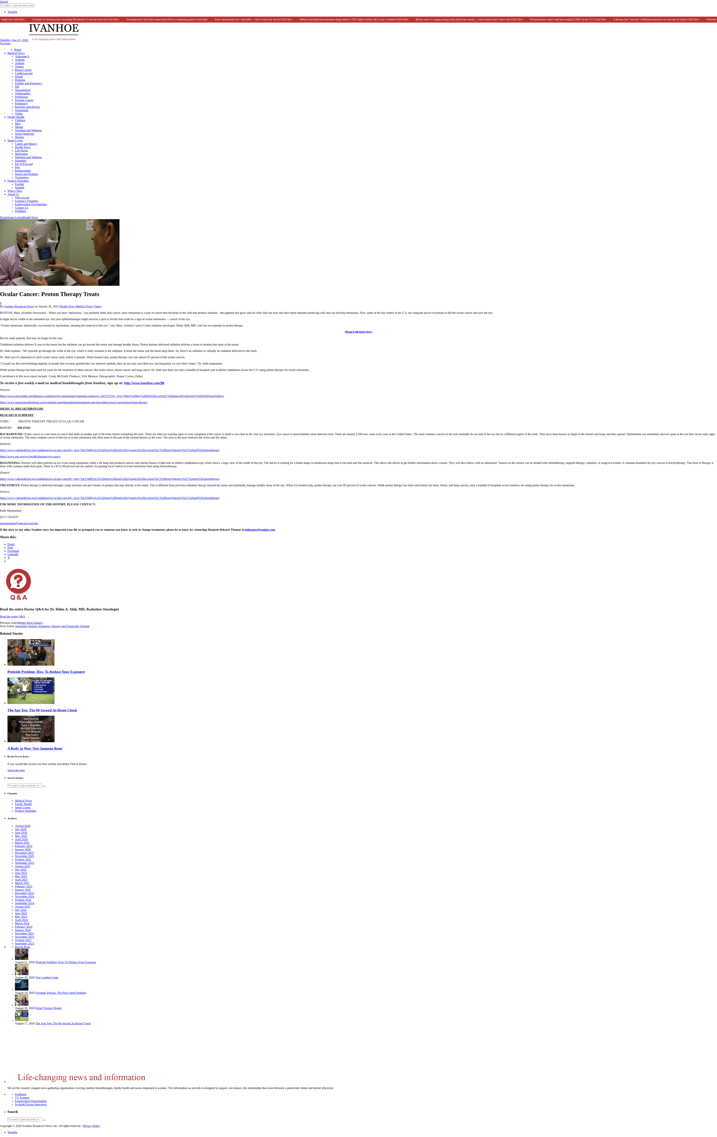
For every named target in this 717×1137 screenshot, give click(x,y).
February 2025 (23, 886)
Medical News (16, 53)
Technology (22, 177)
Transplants (21, 110)
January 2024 (23, 930)
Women (19, 137)
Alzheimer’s (22, 56)
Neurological (22, 90)
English (19, 184)
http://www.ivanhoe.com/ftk (144, 383)
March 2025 (22, 883)
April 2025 (21, 879)
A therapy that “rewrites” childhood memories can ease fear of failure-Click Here (633, 19)
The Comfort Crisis (46, 977)
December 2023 (24, 933)
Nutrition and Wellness (28, 130)
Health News (22, 147)
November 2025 (24, 856)
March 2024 (22, 923)
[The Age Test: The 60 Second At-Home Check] (31, 702)
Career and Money (26, 143)
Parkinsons (21, 96)
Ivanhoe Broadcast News (19, 306)
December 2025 (24, 852)
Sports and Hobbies (26, 174)
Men (17, 123)
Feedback (20, 211)
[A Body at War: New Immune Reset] (31, 741)
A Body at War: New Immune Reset (34, 748)
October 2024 (23, 899)
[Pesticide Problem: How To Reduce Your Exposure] (31, 664)
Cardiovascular (24, 73)
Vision (19, 113)
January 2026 (23, 849)
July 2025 (21, 869)
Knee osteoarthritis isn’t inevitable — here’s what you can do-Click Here (230, 19)
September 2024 (24, 903)
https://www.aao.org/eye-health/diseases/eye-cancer (30, 456)
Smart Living (15, 140)
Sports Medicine (24, 133)
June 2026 (21, 832)
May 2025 (21, 876)
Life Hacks (21, 150)
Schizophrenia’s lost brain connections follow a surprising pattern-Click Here (144, 19)
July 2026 (21, 829)
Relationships (23, 170)
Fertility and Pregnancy (28, 83)
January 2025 (23, 889)
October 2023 (23, 940)
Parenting (20, 160)
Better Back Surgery (31, 622)
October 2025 (23, 859)
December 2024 (24, 893)
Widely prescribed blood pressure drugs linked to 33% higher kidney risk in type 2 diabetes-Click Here (331, 19)
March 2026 (22, 842)
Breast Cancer (23, 69)
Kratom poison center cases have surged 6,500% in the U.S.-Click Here (545, 19)
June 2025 (21, 873)
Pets (17, 167)
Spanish (19, 187)
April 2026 (21, 839)
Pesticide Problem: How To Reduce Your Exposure (46, 672)
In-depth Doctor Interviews (31, 1104)
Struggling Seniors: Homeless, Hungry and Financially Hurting (52, 626)
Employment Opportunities (31, 204)
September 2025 (24, 862)
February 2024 (23, 926)
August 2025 (22, 866)
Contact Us (21, 207)
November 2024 (24, 896)
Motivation (21, 153)
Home (17, 49)
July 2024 (21, 910)
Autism (19, 66)
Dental (19, 76)
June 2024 (21, 913)
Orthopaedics (23, 93)
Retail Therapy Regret (48, 1008)
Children (20, 120)
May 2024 (21, 916)
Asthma (19, 63)
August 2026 (22, 826)
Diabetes (20, 80)
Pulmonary (21, 103)
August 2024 (22, 906)
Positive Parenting (18, 180)
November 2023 (24, 936)
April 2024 (21, 920)
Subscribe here (16, 770)
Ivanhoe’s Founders (26, 201)
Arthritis (20, 59)
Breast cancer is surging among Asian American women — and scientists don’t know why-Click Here (446, 19)
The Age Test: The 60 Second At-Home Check (42, 710)
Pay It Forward (24, 164)
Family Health (15, 117)
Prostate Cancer (24, 100)
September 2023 (24, 943)
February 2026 (23, 846)
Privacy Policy (91, 1125)
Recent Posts (22, 946)
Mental (19, 127)
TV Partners (22, 1097)
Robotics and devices (27, 106)
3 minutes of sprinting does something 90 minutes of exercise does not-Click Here (52, 19)
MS (17, 86)
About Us (13, 194)
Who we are (22, 197)
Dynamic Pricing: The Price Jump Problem (60, 992)
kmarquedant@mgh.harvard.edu (19, 523)
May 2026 (21, 836)
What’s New (14, 190)
